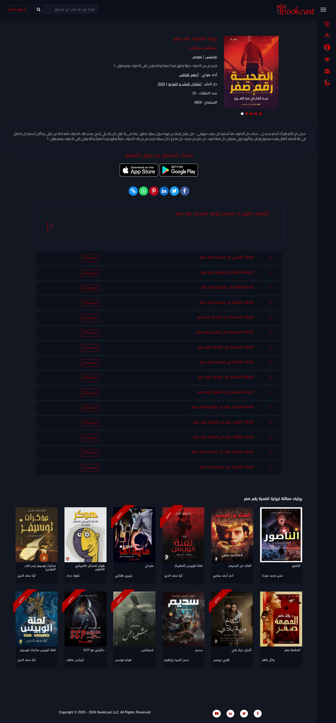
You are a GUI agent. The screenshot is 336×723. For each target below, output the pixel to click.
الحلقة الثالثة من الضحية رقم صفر (227, 287)
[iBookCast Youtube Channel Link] (217, 713)
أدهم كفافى (188, 75)
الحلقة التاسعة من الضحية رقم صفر (225, 376)
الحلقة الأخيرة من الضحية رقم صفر (226, 466)
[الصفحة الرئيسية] (327, 24)
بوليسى (211, 57)
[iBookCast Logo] (295, 9)
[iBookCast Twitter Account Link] (244, 713)
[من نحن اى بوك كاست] (327, 47)
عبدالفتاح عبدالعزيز (203, 47)
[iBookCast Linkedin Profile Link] (230, 713)
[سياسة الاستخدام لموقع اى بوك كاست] (327, 82)
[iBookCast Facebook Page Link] (258, 713)
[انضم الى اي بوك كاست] (327, 71)
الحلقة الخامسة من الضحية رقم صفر (225, 317)
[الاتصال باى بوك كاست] (327, 59)
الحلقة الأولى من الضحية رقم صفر (227, 257)
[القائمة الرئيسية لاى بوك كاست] (325, 11)
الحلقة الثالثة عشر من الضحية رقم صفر (223, 436)
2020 (161, 84)
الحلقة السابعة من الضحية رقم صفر (225, 347)
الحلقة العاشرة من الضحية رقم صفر (225, 392)
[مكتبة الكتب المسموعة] (327, 35)
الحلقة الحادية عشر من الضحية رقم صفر (222, 406)
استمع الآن (90, 258)
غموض (197, 57)
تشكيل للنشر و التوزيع (184, 84)
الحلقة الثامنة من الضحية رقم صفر (227, 362)
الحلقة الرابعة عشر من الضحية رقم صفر (223, 451)
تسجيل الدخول (17, 9)
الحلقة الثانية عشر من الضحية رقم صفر (223, 422)
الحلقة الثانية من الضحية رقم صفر (227, 272)
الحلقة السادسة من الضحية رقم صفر (225, 332)
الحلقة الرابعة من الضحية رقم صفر (227, 302)
